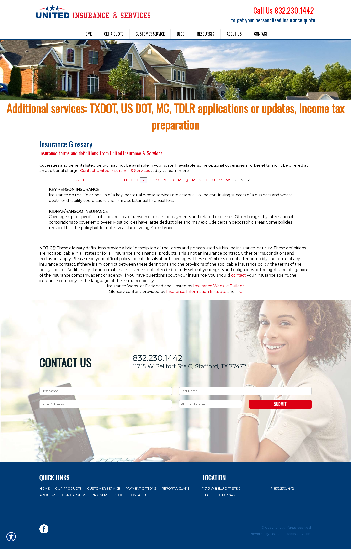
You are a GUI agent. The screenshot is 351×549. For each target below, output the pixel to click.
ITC (239, 291)
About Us (47, 495)
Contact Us (139, 495)
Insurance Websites (125, 286)
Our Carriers (74, 495)
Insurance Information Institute (196, 291)
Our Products (68, 488)
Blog (118, 495)
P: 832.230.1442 (282, 488)
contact (238, 275)
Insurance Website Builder (218, 286)
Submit (280, 404)
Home (44, 488)
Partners (100, 495)
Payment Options (141, 488)
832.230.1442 (157, 358)
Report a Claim (175, 488)
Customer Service (103, 488)
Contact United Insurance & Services (115, 170)
